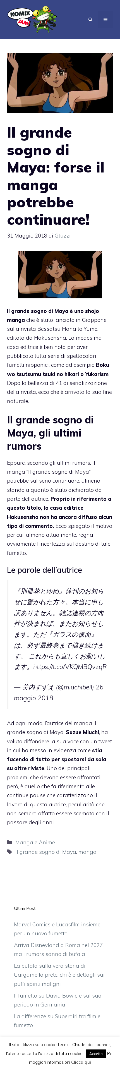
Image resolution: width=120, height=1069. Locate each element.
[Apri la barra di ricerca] (90, 19)
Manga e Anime (35, 842)
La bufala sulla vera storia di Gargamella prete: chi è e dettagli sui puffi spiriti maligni (59, 974)
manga (87, 852)
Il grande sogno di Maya (45, 852)
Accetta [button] (96, 1053)
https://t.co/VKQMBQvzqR (70, 667)
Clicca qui (81, 1062)
